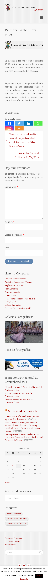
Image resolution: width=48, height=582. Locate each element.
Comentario (11, 187)
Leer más (24, 579)
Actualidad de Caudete (22, 411)
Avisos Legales (10, 544)
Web (7, 247)
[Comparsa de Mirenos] (24, 6)
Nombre (9, 222)
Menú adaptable (41, 17)
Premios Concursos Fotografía (18, 308)
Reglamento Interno (14, 285)
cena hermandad (14, 514)
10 (13, 465)
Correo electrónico (14, 235)
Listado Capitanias (13, 305)
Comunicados (10, 295)
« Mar (7, 482)
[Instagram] (9, 128)
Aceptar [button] (39, 576)
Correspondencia (12, 292)
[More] (19, 128)
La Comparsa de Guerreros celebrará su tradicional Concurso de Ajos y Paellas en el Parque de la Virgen (24, 437)
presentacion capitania (17, 518)
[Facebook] (9, 123)
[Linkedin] (28, 123)
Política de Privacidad (13, 538)
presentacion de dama (16, 523)
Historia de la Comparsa (15, 279)
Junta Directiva (11, 289)
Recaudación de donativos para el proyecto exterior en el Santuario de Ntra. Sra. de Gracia (22, 140)
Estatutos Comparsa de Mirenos (18, 282)
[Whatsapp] (38, 123)
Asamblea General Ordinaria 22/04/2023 (29, 155)
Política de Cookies (12, 541)
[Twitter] (19, 123)
